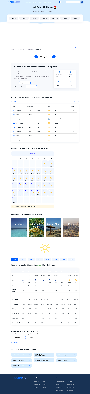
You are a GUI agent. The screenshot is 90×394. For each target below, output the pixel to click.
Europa (40, 2)
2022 (47, 259)
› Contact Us (70, 381)
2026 (15, 259)
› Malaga (44, 384)
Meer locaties (14, 342)
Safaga (31, 337)
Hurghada (17, 337)
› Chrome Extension (60, 381)
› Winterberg (37, 384)
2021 (55, 259)
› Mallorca (44, 387)
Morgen (75, 18)
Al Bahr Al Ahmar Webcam (41, 360)
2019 (72, 259)
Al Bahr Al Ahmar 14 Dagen (19, 355)
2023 (39, 259)
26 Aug (14, 101)
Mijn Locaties (47, 2)
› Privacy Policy (70, 387)
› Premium (58, 384)
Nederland (28, 2)
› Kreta (43, 381)
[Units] (60, 2)
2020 (63, 259)
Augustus (34, 18)
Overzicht (13, 18)
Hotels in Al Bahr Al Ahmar (19, 365)
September (44, 18)
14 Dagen (24, 18)
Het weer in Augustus (63, 355)
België (34, 2)
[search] (82, 2)
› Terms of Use (70, 384)
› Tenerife (36, 387)
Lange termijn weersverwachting (40, 354)
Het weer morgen (62, 360)
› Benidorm (36, 381)
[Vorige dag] (36, 56)
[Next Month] (51, 153)
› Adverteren (59, 387)
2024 (31, 259)
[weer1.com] (13, 2)
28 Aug (75, 101)
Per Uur (65, 18)
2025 (23, 259)
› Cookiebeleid (70, 390)
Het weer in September (19, 360)
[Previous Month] (13, 153)
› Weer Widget (59, 390)
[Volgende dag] (54, 56)
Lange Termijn (55, 18)
